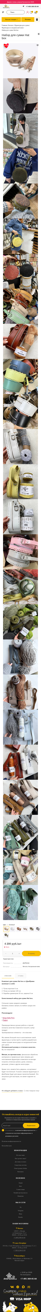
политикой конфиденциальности (25, 1130)
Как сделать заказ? (20, 1158)
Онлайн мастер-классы (20, 1193)
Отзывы (20, 975)
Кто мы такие (20, 1155)
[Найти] (9, 12)
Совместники (20, 1189)
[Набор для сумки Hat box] (20, 96)
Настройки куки (7, 1146)
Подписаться (31, 1125)
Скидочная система (21, 1165)
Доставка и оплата (20, 1162)
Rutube (20, 1217)
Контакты (20, 1171)
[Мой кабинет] (27, 12)
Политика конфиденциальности (11, 1141)
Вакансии (21, 1196)
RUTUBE (29, 1287)
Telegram (20, 1210)
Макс (20, 1214)
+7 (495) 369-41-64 (19, 1237)
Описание (7, 975)
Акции (21, 1183)
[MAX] (23, 1287)
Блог (20, 1186)
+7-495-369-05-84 (32, 6)
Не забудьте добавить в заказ (12, 1091)
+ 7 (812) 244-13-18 (19, 1250)
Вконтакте (12, 1287)
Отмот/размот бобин (20, 1168)
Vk (20, 1207)
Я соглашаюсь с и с (21, 1133)
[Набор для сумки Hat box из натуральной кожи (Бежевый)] (20, 60)
